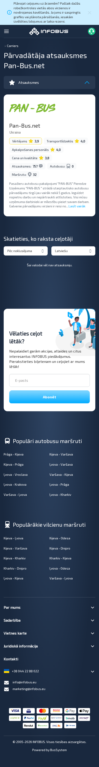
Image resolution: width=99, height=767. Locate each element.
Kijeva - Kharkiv (15, 558)
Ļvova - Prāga (59, 484)
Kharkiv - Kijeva (60, 558)
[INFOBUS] (48, 31)
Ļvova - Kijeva (13, 578)
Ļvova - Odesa (60, 568)
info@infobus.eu (24, 682)
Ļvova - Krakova (15, 484)
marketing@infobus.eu (29, 689)
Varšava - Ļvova (15, 495)
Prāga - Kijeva (13, 454)
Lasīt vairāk (77, 206)
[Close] (89, 12)
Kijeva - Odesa (60, 538)
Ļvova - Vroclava (16, 474)
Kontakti (11, 659)
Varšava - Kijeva (61, 474)
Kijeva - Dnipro (60, 548)
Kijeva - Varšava (61, 454)
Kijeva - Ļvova (13, 538)
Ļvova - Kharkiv (60, 495)
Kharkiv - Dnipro (15, 568)
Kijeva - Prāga (13, 464)
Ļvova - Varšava (61, 464)
